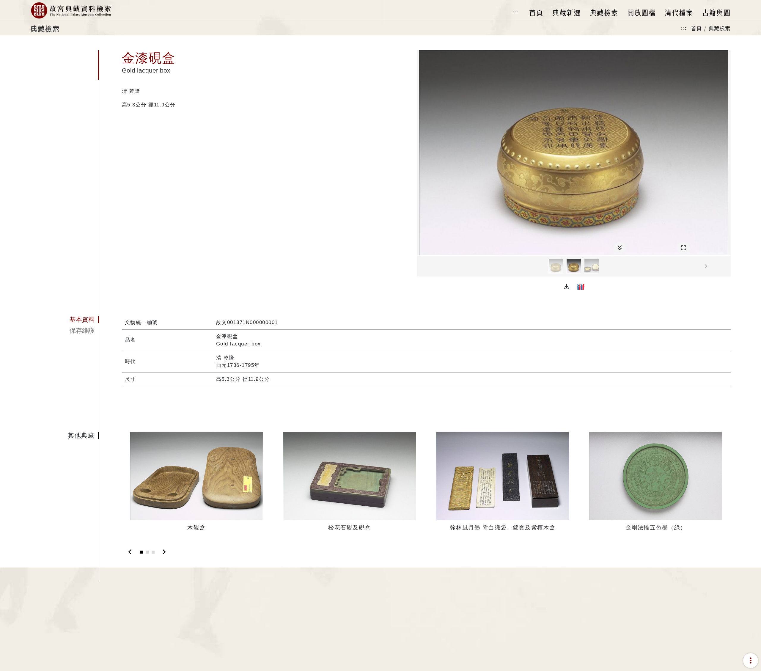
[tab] (64, 319)
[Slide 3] (153, 552)
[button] (566, 287)
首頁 (696, 28)
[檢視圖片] (555, 266)
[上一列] (421, 266)
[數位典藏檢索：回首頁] (70, 10)
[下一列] (726, 266)
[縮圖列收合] (620, 248)
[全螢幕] (683, 248)
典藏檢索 (720, 28)
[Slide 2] (147, 552)
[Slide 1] (141, 552)
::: (516, 12)
